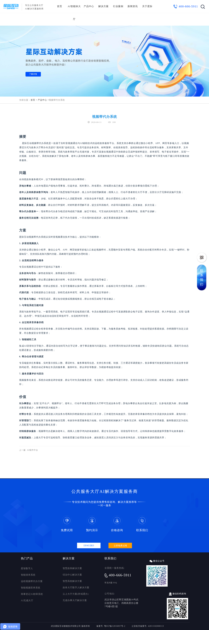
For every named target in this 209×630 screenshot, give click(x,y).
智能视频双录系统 (30, 587)
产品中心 (89, 6)
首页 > (34, 100)
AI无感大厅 (27, 600)
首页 (59, 6)
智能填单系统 (28, 575)
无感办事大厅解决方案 (75, 600)
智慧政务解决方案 (72, 568)
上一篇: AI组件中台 (28, 450)
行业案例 (118, 6)
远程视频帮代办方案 (32, 581)
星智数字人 (27, 568)
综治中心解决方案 (72, 574)
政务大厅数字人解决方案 (76, 587)
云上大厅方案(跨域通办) (76, 594)
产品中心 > (43, 100)
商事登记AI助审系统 (32, 594)
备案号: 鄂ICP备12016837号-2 (110, 626)
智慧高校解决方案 (72, 581)
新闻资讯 (133, 6)
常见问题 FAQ (110, 583)
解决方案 (103, 6)
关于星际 (147, 6)
